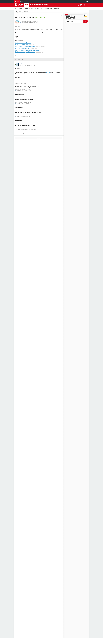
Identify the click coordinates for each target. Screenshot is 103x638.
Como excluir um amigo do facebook (25, 46)
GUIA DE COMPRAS (57, 8)
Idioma (87, 1)
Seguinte (59, 15)
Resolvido (39, 17)
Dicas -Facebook (40, 46)
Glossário (45, 4)
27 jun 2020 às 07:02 (33, 22)
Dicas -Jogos (39, 52)
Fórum (26, 4)
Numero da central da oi (21, 44)
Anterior (19, 15)
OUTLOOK (37, 8)
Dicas (31, 4)
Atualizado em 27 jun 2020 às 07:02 (27, 65)
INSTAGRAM (46, 8)
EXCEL (41, 8)
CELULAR (26, 8)
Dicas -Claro (34, 48)
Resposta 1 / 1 (19, 59)
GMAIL (51, 8)
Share (18, 36)
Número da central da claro (22, 48)
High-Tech (17, 1)
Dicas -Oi (31, 44)
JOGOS (16, 8)
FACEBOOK (31, 8)
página (48, 72)
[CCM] (19, 5)
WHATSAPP (21, 8)
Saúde (21, 1)
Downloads (37, 4)
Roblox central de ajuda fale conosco (25, 52)
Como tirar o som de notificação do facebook (27, 50)
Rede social (26, 11)
